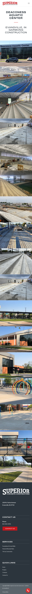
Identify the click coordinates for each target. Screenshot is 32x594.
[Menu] (29, 3)
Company (4, 572)
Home (3, 567)
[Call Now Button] (28, 590)
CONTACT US (10, 528)
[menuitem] (29, 3)
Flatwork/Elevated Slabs (8, 548)
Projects (4, 569)
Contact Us (5, 575)
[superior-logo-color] (13, 3)
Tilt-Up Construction (7, 551)
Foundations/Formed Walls (8, 546)
